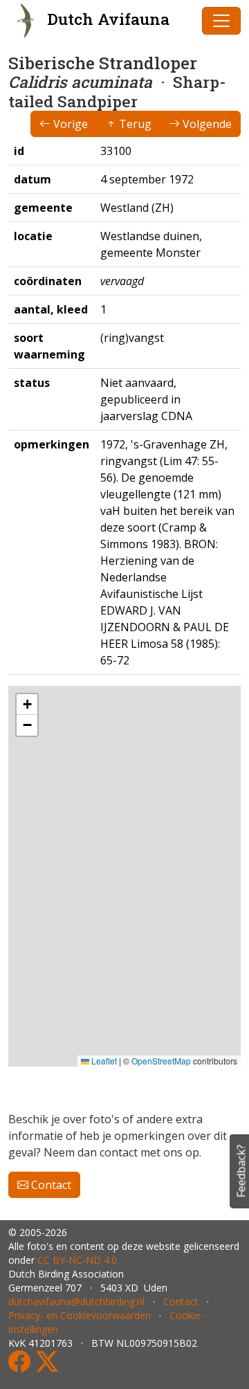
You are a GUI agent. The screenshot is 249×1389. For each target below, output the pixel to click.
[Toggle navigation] (221, 21)
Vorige (69, 123)
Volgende (206, 123)
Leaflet (103, 1060)
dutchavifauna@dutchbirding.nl (76, 1301)
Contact (49, 1184)
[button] (27, 704)
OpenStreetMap (161, 1060)
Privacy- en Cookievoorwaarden (79, 1315)
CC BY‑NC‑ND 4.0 (77, 1260)
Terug (133, 123)
